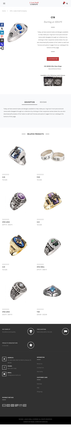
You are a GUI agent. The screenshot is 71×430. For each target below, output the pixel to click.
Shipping (39, 391)
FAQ (38, 388)
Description (29, 102)
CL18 (3, 177)
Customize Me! (53, 59)
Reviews (43, 102)
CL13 (38, 222)
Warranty (40, 371)
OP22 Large (6, 312)
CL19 (3, 267)
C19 (45, 66)
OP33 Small (41, 267)
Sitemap (39, 384)
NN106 (49, 66)
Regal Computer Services (39, 422)
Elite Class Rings (56, 66)
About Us (39, 364)
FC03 (38, 177)
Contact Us (40, 367)
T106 (38, 312)
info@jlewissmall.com (14, 375)
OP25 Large (6, 222)
